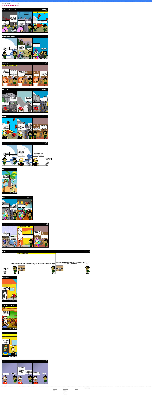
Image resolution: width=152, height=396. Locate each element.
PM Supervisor (5, 277)
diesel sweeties (65, 389)
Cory (3, 197)
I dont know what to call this (8, 36)
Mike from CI (5, 89)
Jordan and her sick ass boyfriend (10, 224)
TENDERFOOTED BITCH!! (8, 305)
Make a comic (55, 389)
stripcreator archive (8, 1)
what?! (3, 169)
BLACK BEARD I (6, 333)
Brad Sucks (76, 389)
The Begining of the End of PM (9, 9)
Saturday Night (5, 63)
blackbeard (4, 116)
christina (4, 251)
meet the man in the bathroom (9, 143)
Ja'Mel (3, 361)
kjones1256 (45, 9)
